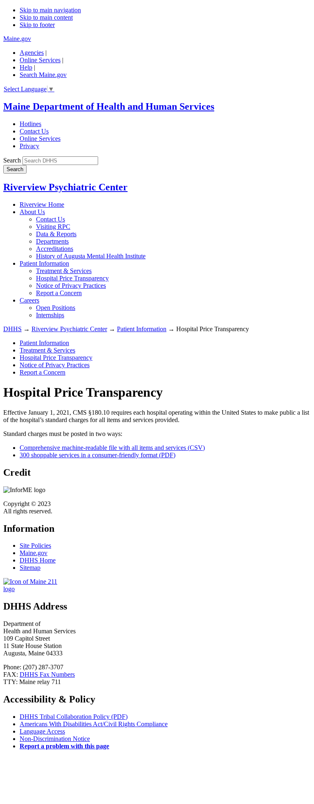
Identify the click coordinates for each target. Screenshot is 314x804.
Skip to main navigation (50, 10)
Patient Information (44, 263)
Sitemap (30, 567)
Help (26, 67)
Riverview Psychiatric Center (65, 187)
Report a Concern (59, 292)
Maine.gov (17, 38)
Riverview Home (42, 204)
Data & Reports (56, 233)
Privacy (29, 145)
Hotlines (30, 123)
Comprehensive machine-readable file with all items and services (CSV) (112, 447)
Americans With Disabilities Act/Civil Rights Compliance (94, 723)
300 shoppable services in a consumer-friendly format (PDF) (97, 455)
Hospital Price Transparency (72, 278)
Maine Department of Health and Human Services (108, 106)
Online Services (40, 59)
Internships (50, 315)
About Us (32, 211)
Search (12, 160)
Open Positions (55, 307)
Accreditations (54, 248)
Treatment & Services (64, 270)
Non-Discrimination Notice (55, 738)
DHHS (12, 328)
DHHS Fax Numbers (47, 674)
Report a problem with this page (64, 746)
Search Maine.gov (43, 74)
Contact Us (34, 131)
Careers (29, 300)
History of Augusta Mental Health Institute (91, 256)
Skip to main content (46, 17)
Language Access (42, 731)
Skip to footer (37, 24)
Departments (52, 241)
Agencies (32, 52)
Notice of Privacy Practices (71, 285)
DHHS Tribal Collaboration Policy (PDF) (74, 716)
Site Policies (35, 545)
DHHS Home (38, 560)
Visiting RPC (53, 226)
